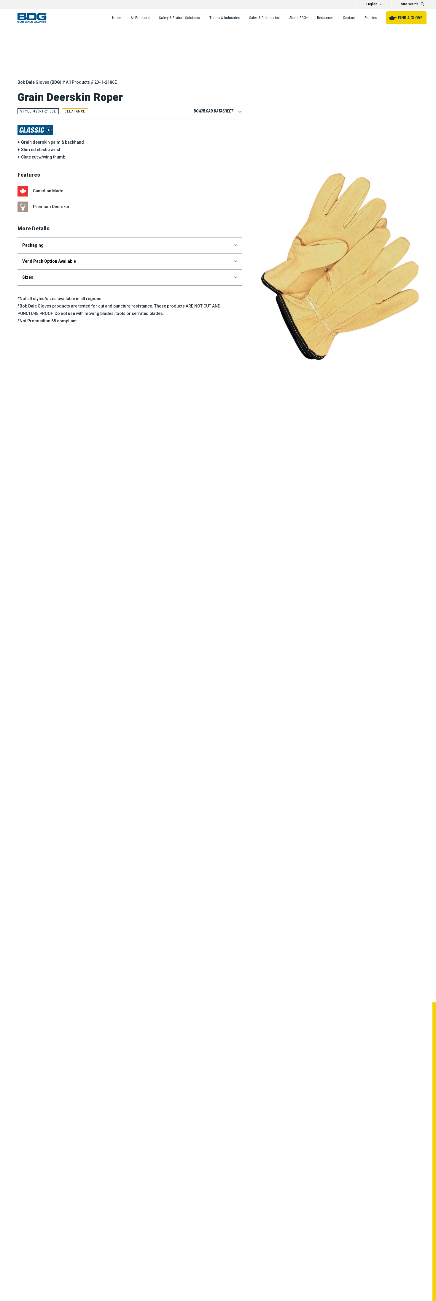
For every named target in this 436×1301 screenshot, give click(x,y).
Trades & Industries (224, 17)
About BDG (298, 17)
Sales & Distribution (264, 17)
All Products (140, 17)
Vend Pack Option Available (49, 261)
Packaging (33, 245)
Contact (349, 17)
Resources (325, 17)
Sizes (27, 277)
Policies (371, 17)
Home (116, 17)
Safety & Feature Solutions (179, 17)
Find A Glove (410, 17)
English (371, 4)
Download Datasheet (213, 111)
